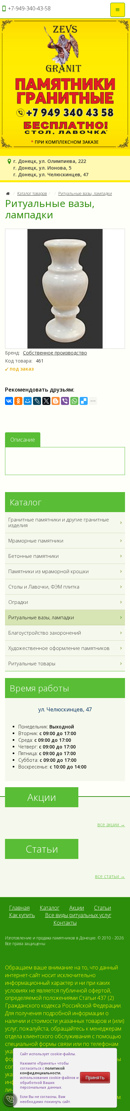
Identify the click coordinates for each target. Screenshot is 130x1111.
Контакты (65, 922)
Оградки (18, 602)
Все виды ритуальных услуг (78, 915)
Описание (22, 439)
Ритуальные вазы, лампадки (85, 193)
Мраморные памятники (35, 540)
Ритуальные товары (31, 663)
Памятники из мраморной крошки (48, 571)
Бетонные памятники (33, 555)
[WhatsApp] (74, 401)
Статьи (102, 907)
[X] (46, 401)
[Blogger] (56, 401)
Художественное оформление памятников (59, 648)
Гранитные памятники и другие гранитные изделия (58, 522)
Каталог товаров (32, 193)
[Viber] (65, 401)
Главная (19, 907)
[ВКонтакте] (9, 401)
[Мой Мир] (28, 401)
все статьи (107, 876)
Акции (76, 907)
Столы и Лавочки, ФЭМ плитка (43, 586)
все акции (108, 824)
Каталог (49, 907)
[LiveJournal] (37, 401)
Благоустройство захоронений (44, 632)
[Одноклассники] (18, 401)
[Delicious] (84, 401)
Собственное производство (55, 353)
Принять (95, 1077)
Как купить (22, 915)
